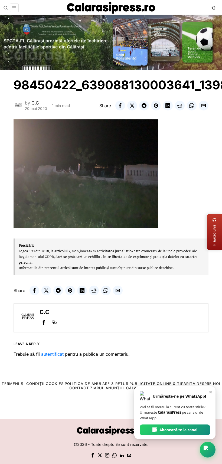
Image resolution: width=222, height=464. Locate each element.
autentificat (52, 354)
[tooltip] (120, 105)
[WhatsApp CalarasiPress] (208, 450)
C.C (35, 103)
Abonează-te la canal (178, 429)
